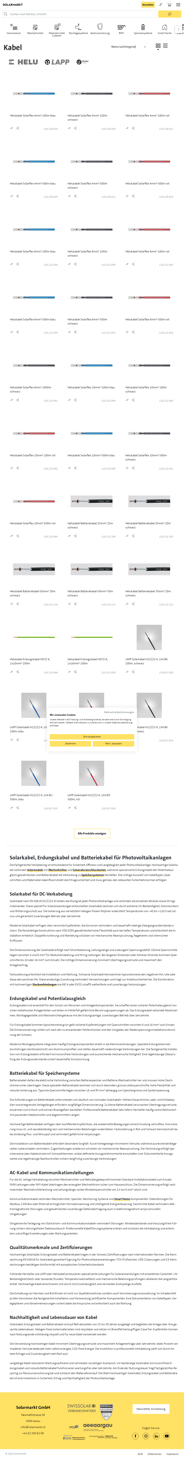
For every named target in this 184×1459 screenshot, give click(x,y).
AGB (140, 1454)
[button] (158, 46)
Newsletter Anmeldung (151, 1409)
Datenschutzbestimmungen (119, 712)
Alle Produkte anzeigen (92, 833)
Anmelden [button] (148, 4)
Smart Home (122, 1199)
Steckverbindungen (45, 984)
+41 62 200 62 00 (33, 1433)
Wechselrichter (57, 870)
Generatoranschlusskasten (89, 870)
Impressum (172, 1454)
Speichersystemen (92, 875)
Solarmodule (35, 870)
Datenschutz (154, 1454)
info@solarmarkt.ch (33, 1427)
